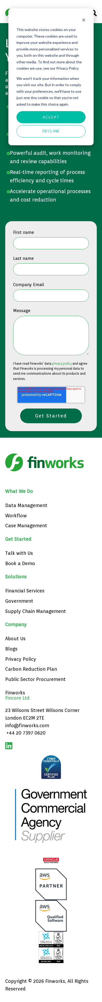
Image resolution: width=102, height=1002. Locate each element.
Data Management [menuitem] (26, 505)
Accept (51, 117)
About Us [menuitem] (15, 638)
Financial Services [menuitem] (24, 590)
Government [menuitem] (19, 601)
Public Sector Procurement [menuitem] (35, 679)
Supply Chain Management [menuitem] (35, 611)
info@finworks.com (27, 725)
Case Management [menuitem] (26, 525)
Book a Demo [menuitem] (20, 563)
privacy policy (62, 363)
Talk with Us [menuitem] (19, 553)
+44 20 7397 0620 (26, 733)
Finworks (15, 692)
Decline (51, 131)
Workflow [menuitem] (16, 515)
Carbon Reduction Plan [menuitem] (31, 669)
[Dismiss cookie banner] (84, 20)
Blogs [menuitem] (11, 649)
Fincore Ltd (17, 698)
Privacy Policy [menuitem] (20, 659)
